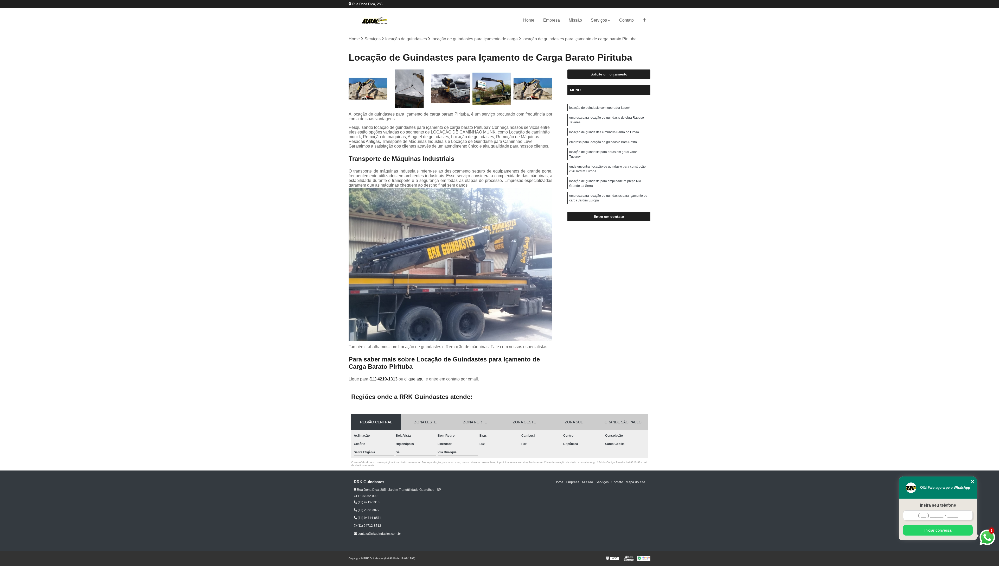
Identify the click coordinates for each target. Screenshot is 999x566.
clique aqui (414, 379)
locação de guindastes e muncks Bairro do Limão (604, 132)
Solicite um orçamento (609, 74)
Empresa (551, 20)
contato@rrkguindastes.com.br (379, 534)
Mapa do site (635, 482)
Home (528, 20)
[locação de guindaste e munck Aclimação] (450, 88)
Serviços (599, 20)
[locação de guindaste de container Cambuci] (491, 88)
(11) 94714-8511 (369, 518)
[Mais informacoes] (644, 20)
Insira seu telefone (938, 505)
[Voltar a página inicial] (375, 20)
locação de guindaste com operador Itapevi (599, 108)
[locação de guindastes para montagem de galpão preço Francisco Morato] (368, 88)
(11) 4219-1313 (384, 379)
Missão (575, 20)
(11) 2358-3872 (368, 510)
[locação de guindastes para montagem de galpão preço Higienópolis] (533, 88)
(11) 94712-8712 (369, 525)
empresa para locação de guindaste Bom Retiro (603, 142)
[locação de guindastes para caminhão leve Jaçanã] (409, 88)
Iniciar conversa (937, 530)
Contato (626, 20)
